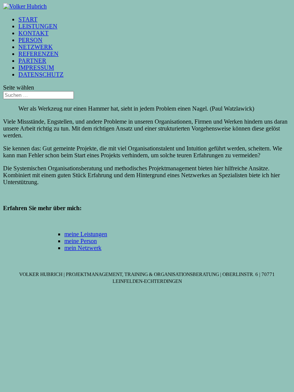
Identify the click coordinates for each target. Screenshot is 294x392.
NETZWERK (35, 47)
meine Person (80, 241)
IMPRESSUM (36, 67)
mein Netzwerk (82, 248)
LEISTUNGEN (37, 26)
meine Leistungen (85, 234)
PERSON (30, 40)
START (28, 19)
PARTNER (32, 60)
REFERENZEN (38, 54)
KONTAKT (33, 33)
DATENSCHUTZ (41, 74)
